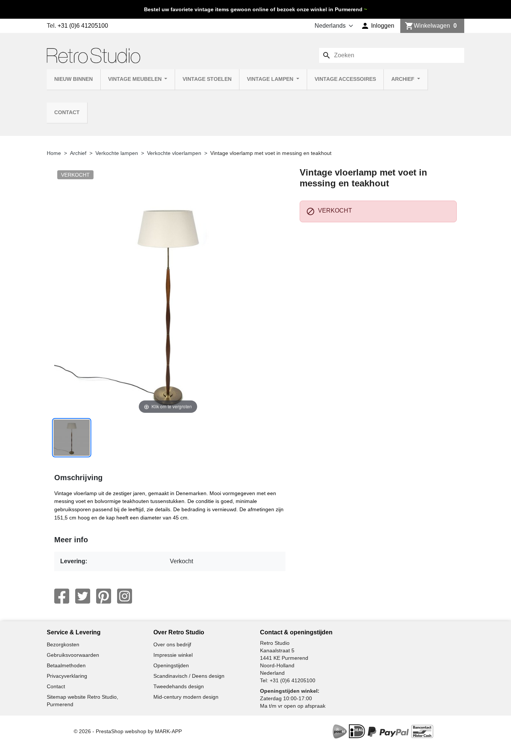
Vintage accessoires (345, 79)
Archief (403, 79)
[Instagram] (124, 596)
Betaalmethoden (66, 665)
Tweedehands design (178, 686)
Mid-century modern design (185, 697)
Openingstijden (171, 665)
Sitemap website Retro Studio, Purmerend (82, 700)
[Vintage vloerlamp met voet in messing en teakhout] (71, 437)
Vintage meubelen (135, 79)
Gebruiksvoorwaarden (73, 655)
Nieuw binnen (73, 79)
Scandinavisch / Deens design (188, 676)
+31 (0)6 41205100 (83, 25)
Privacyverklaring (67, 676)
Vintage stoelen (207, 79)
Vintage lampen (271, 79)
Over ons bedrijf (172, 644)
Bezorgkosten (63, 644)
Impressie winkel (173, 655)
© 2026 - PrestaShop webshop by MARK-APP (128, 731)
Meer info (71, 540)
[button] (377, 26)
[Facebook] (61, 596)
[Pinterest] (103, 596)
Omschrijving (78, 477)
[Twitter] (82, 596)
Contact (67, 112)
